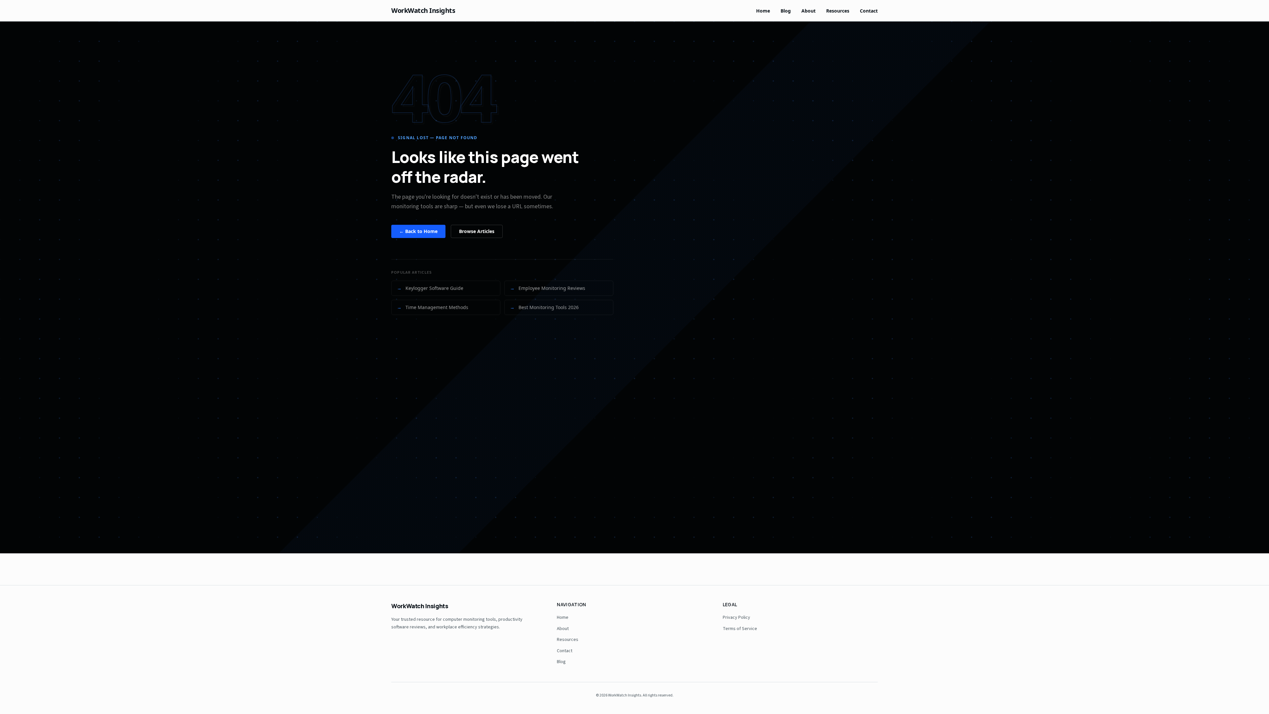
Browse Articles (476, 231)
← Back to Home (418, 231)
